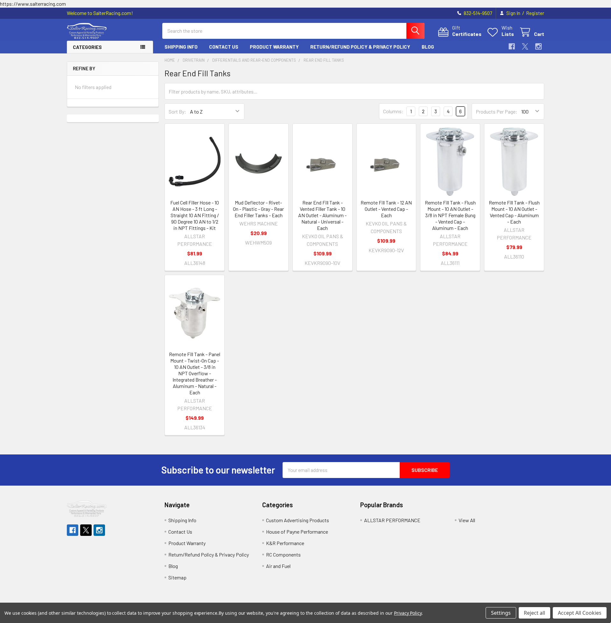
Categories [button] (87, 47)
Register (535, 13)
